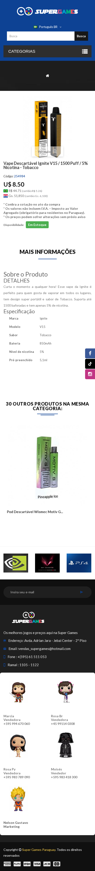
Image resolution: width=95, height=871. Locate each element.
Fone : (12, 657)
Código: (8, 176)
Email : (13, 648)
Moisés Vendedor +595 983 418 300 (64, 773)
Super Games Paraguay (38, 850)
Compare (21, 521)
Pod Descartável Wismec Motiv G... (35, 512)
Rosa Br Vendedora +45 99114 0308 (63, 720)
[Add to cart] (11, 521)
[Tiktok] (90, 364)
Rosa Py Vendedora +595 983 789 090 (16, 773)
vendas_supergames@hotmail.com (44, 648)
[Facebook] (90, 353)
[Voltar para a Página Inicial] (47, 75)
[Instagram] (90, 374)
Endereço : (16, 640)
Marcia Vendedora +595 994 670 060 (16, 720)
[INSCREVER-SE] (81, 592)
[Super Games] (47, 10)
